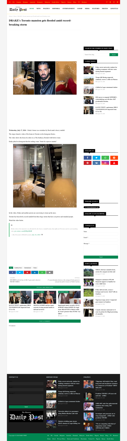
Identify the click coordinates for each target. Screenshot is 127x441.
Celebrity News (18, 268)
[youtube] (114, 163)
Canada (18, 2)
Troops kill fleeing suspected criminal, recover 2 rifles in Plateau (106, 78)
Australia (32, 2)
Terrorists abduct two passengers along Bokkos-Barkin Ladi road (68, 412)
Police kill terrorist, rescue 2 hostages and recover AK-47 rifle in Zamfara (106, 292)
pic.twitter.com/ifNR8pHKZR (23, 231)
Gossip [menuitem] (79, 8)
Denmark (40, 2)
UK (13, 2)
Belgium (25, 2)
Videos (14, 16)
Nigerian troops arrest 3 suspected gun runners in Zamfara (106, 301)
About (54, 439)
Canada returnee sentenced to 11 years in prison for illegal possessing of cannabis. (107, 312)
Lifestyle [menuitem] (114, 8)
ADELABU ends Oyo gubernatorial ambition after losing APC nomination (106, 405)
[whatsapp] (105, 158)
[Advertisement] (45, 46)
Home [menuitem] (32, 8)
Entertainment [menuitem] (69, 8)
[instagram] (114, 2)
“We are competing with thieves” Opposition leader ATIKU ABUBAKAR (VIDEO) (106, 426)
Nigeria (63, 2)
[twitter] (110, 2)
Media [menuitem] (87, 8)
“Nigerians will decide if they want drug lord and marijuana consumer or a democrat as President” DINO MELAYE (106, 384)
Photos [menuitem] (105, 8)
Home (10, 16)
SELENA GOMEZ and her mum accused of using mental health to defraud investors (44, 307)
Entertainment (27, 268)
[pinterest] (117, 2)
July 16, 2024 (36, 235)
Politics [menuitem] (46, 8)
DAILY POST (23, 435)
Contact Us (91, 439)
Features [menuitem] (95, 8)
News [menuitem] (39, 8)
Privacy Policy (61, 439)
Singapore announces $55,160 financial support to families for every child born (105, 282)
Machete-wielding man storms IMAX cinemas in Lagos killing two (69, 422)
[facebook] (107, 2)
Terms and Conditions (73, 439)
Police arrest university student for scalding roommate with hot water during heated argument (106, 69)
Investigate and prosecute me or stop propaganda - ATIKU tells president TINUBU (105, 416)
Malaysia (47, 2)
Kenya (69, 2)
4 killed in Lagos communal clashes (106, 87)
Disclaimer (84, 439)
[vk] (96, 163)
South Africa (55, 2)
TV (79, 2)
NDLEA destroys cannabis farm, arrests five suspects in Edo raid (105, 271)
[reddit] (114, 158)
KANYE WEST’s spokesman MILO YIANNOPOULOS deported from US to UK (20, 307)
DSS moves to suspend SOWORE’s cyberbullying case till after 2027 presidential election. (106, 99)
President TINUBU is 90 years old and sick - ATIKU (106, 394)
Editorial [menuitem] (56, 8)
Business (84, 2)
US (10, 2)
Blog (74, 2)
